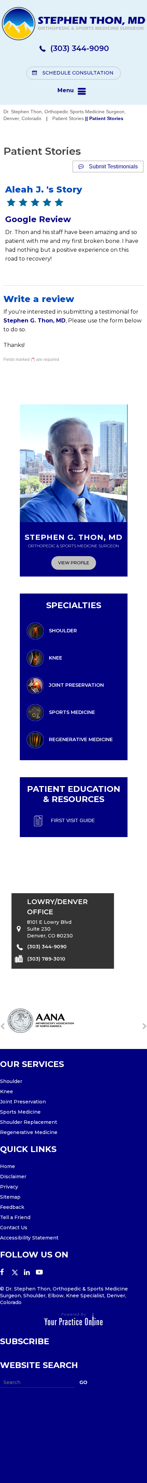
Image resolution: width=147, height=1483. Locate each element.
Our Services (32, 1064)
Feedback (12, 1207)
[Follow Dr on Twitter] (18, 1273)
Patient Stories (68, 118)
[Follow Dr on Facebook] (6, 1273)
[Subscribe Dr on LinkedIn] (30, 1273)
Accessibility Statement (29, 1238)
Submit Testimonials (113, 166)
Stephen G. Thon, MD (34, 320)
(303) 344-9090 (79, 48)
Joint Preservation (76, 685)
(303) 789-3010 (46, 958)
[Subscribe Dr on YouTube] (42, 1273)
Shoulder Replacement (28, 1122)
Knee (55, 657)
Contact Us (13, 1227)
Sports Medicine (72, 712)
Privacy (9, 1187)
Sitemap (10, 1197)
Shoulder (63, 630)
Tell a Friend (15, 1217)
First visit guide (73, 820)
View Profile (73, 562)
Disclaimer (13, 1176)
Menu (65, 90)
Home (7, 1166)
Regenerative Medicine (81, 739)
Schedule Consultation (77, 73)
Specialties (73, 605)
